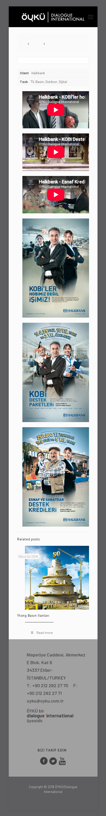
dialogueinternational (50, 715)
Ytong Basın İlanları (33, 616)
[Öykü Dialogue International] (53, 16)
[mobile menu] (90, 16)
